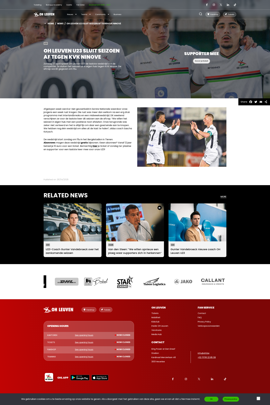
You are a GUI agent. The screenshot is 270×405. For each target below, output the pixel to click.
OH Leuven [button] (158, 308)
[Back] (45, 23)
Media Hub (156, 334)
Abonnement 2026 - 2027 (100, 5)
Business (117, 14)
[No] (258, 398)
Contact (202, 313)
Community (100, 14)
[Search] (200, 14)
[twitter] (221, 5)
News (60, 24)
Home (51, 24)
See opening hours (84, 335)
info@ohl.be (203, 353)
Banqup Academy (54, 5)
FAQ (200, 317)
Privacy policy (231, 399)
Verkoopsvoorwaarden (209, 326)
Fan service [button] (206, 308)
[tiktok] (235, 5)
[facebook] (207, 5)
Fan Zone (80, 5)
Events (69, 5)
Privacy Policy (204, 321)
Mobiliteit (155, 317)
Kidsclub (155, 321)
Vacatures (156, 330)
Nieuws (70, 14)
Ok (211, 399)
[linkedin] (228, 5)
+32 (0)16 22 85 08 (207, 357)
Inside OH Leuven (159, 326)
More (223, 197)
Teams (84, 14)
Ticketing (37, 5)
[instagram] (214, 5)
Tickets (154, 313)
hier (95, 146)
